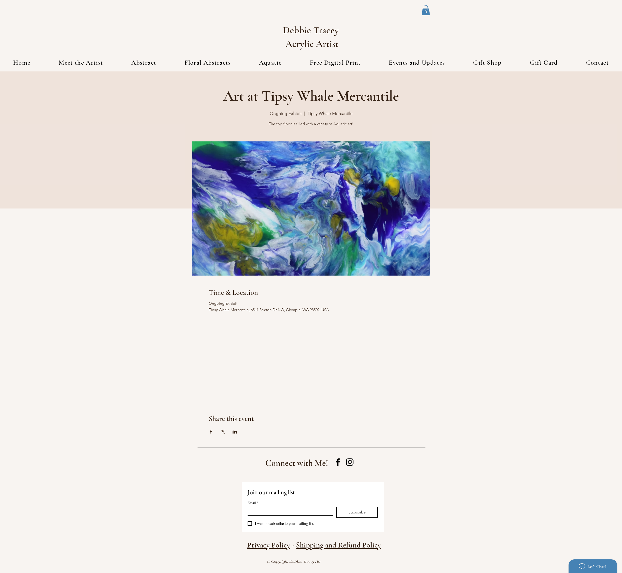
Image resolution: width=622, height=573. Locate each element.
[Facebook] (338, 462)
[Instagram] (350, 462)
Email (253, 503)
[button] (426, 10)
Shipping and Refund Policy (338, 545)
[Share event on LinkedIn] (235, 432)
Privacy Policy (268, 545)
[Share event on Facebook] (211, 432)
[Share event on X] (223, 432)
